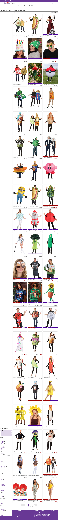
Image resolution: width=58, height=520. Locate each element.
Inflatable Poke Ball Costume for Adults (49, 84)
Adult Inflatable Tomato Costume (48, 230)
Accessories (2, 453)
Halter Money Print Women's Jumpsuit (33, 500)
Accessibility (19, 515)
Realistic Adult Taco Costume (32, 35)
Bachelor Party (3, 480)
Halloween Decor (3, 456)
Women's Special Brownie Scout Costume (33, 475)
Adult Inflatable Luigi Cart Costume (17, 108)
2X (1, 449)
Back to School (3, 483)
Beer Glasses (14, 279)
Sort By (54, 12)
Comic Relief (3, 486)
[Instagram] (5, 0)
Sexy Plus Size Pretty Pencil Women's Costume (49, 500)
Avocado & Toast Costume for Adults (17, 35)
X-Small (2, 441)
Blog (18, 513)
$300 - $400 (3, 515)
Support (52, 0)
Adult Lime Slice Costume (31, 377)
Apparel (2, 454)
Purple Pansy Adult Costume (32, 451)
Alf (1, 461)
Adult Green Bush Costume (47, 206)
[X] (55, 512)
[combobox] (30, 3)
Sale (1, 503)
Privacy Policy (19, 516)
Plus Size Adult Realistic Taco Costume (33, 206)
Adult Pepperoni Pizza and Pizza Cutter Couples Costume (50, 475)
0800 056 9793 (39, 0)
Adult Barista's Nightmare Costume (17, 377)
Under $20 (2, 509)
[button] (53, 3)
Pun (1, 495)
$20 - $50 (2, 510)
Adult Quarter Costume (46, 328)
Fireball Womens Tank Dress (47, 108)
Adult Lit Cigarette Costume (47, 426)
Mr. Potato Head (3, 466)
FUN (1, 473)
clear (11, 428)
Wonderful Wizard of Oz (4, 470)
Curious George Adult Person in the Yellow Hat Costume (19, 426)
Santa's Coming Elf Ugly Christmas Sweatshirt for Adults (34, 304)
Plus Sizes (2, 447)
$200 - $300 (3, 514)
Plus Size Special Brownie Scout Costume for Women (20, 475)
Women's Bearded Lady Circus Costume (49, 35)
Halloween (2, 490)
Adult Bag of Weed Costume (16, 157)
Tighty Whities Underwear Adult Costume (18, 451)
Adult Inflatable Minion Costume (17, 206)
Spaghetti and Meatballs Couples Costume (33, 108)
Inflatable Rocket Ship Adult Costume (33, 230)
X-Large (2, 446)
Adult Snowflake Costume (16, 230)
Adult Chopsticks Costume (47, 377)
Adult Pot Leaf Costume (31, 157)
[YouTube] (7, 0)
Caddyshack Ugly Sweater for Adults (48, 279)
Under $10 (2, 508)
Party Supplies (3, 458)
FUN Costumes (3, 474)
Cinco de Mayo (3, 485)
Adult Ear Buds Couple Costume (48, 157)
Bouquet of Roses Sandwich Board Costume (18, 328)
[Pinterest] (10, 0)
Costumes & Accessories (4, 455)
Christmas (2, 484)
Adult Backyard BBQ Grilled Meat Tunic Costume (34, 328)
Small (2, 442)
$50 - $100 (3, 511)
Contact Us (46, 0)
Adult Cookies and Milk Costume (17, 84)
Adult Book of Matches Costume (48, 451)
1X (1, 448)
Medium (2, 443)
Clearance (2, 499)
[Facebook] (51, 512)
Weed (2, 496)
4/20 (1, 479)
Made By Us (3, 502)
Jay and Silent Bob (3, 465)
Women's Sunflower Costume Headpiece (33, 426)
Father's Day (3, 489)
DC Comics (2, 462)
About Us (18, 512)
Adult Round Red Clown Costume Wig (18, 500)
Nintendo (2, 467)
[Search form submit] (50, 3)
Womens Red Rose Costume (32, 84)
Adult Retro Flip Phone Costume (32, 279)
